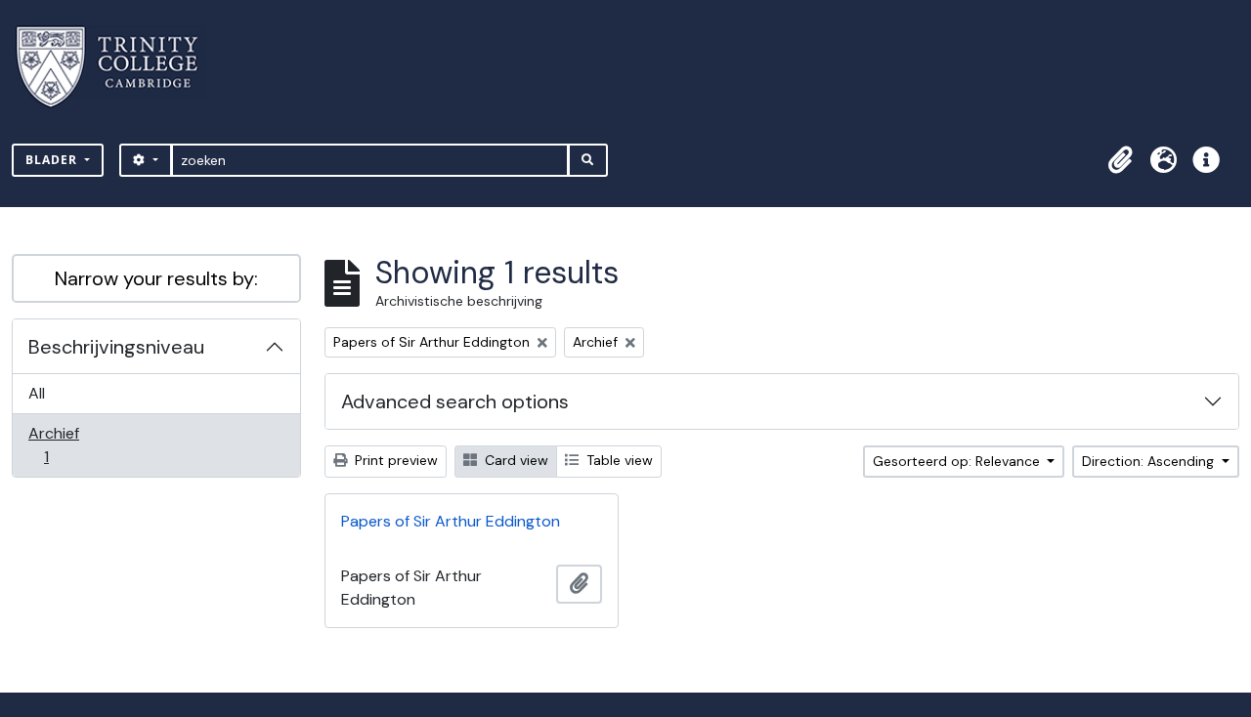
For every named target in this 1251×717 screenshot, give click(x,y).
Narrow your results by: (156, 278)
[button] (1120, 160)
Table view (617, 460)
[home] (119, 67)
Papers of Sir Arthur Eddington (450, 521)
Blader (53, 159)
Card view (514, 460)
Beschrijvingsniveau (116, 346)
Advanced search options (455, 401)
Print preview (394, 460)
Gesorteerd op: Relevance (958, 461)
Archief (59, 444)
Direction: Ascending (1150, 461)
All (36, 393)
